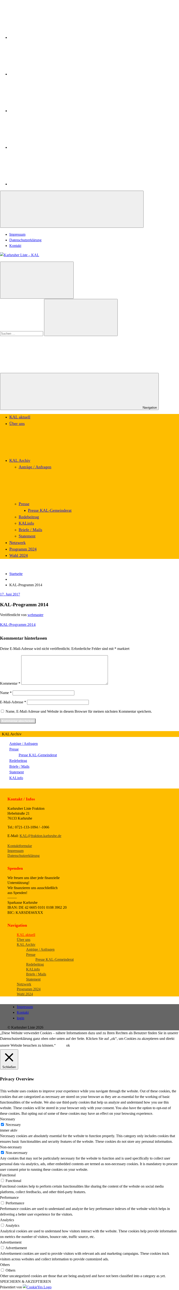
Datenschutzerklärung (25, 240)
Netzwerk (17, 542)
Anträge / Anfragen (35, 467)
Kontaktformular (19, 846)
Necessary (13, 1125)
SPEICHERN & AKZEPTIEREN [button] (25, 1281)
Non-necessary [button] (11, 1147)
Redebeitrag (29, 517)
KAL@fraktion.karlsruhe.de (40, 836)
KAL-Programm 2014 (18, 624)
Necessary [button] (7, 1119)
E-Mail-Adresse (13, 702)
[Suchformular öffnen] (37, 280)
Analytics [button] (7, 1220)
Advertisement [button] (10, 1242)
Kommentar (10, 683)
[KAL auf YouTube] (44, 184)
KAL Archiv (19, 460)
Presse (24, 503)
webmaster (35, 615)
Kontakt (15, 246)
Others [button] (5, 1265)
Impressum (17, 234)
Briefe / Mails (30, 529)
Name (6, 693)
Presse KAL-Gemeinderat (50, 510)
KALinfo (26, 523)
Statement (27, 536)
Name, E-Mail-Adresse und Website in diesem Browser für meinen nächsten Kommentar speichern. (79, 711)
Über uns (17, 423)
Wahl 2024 (18, 555)
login (20, 1018)
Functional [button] (8, 1175)
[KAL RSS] (44, 111)
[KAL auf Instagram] (44, 74)
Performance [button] (9, 1197)
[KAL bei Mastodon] (44, 147)
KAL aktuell (19, 417)
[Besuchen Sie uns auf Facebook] (44, 37)
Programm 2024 (23, 549)
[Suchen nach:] (22, 333)
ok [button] (68, 1045)
